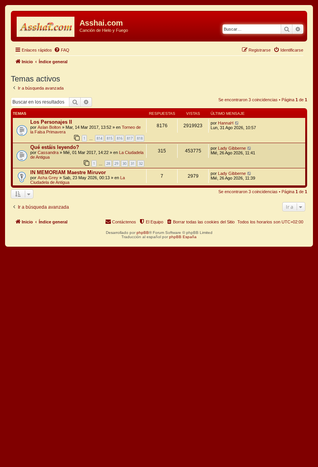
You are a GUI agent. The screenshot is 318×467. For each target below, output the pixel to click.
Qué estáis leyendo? (54, 147)
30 (124, 163)
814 (99, 138)
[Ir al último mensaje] (237, 123)
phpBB (143, 232)
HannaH (225, 123)
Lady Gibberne (232, 148)
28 (108, 163)
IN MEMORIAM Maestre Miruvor (68, 172)
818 (140, 138)
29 (116, 163)
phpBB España (183, 237)
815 (109, 138)
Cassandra (48, 152)
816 (120, 138)
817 (130, 138)
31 (133, 163)
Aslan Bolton (49, 127)
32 (141, 163)
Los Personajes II (51, 122)
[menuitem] (61, 50)
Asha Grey (48, 177)
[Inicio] (46, 25)
